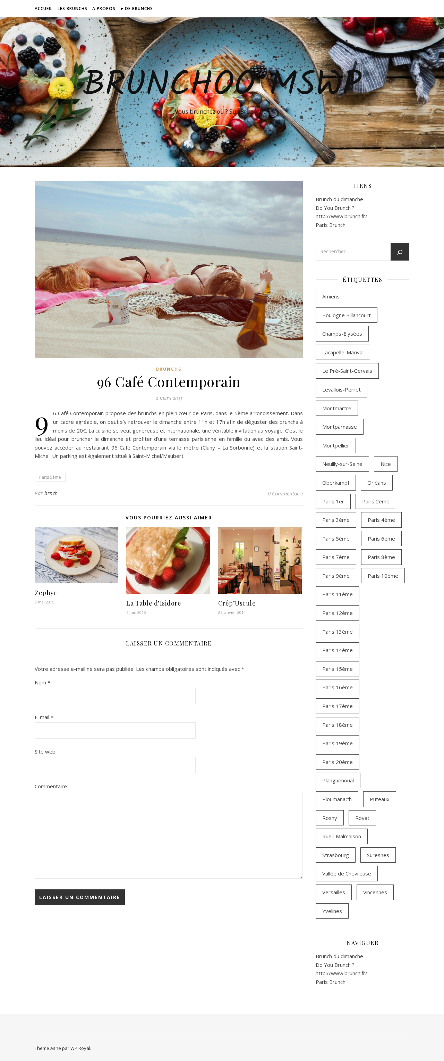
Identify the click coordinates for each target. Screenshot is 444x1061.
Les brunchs (72, 8)
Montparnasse (339, 426)
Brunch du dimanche (339, 199)
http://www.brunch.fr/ (341, 216)
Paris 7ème (336, 556)
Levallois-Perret (341, 389)
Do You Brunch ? (335, 207)
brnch (51, 493)
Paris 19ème (337, 743)
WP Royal (80, 1048)
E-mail (44, 717)
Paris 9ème (336, 575)
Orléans (376, 482)
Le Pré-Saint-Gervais (347, 370)
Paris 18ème (337, 724)
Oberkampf (335, 482)
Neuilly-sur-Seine (342, 463)
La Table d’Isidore (153, 603)
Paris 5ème (50, 477)
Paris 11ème (337, 594)
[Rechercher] (400, 252)
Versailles (333, 892)
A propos (104, 8)
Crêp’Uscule (237, 603)
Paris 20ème (337, 761)
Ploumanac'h (337, 799)
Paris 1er (333, 501)
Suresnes (378, 855)
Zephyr (46, 593)
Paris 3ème (336, 519)
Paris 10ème (383, 575)
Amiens (331, 296)
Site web (45, 751)
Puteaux (380, 799)
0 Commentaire (285, 493)
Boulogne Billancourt (346, 315)
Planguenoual (338, 780)
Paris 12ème (337, 612)
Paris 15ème (337, 668)
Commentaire (51, 786)
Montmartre (336, 408)
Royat (362, 817)
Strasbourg (335, 855)
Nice (386, 463)
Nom (42, 682)
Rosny (329, 817)
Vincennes (375, 892)
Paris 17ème (337, 705)
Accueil (44, 8)
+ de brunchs (136, 8)
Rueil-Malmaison (341, 836)
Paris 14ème (337, 650)
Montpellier (335, 445)
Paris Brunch (330, 224)
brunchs (168, 369)
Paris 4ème (381, 519)
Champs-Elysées (342, 333)
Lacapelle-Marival (343, 352)
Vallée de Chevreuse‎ (346, 873)
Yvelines (332, 910)
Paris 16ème (337, 687)
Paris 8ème (381, 556)
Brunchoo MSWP (222, 85)
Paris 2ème (376, 501)
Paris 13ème (337, 631)
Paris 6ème (381, 538)
